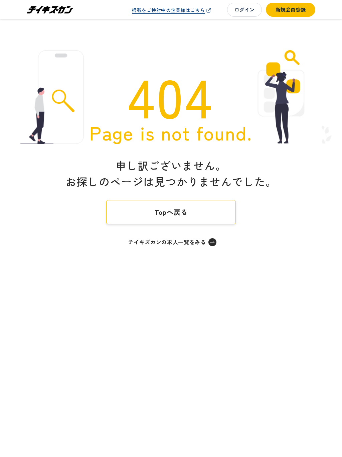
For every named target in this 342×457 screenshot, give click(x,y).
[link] (172, 10)
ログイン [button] (244, 9)
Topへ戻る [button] (171, 212)
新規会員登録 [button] (291, 9)
